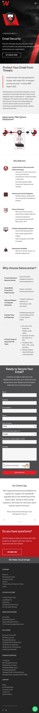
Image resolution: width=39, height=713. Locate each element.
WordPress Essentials (9, 649)
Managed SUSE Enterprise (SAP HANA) (14, 674)
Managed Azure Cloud (9, 665)
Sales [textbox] (5, 426)
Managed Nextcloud (8, 640)
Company (5, 400)
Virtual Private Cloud (9, 597)
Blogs (4, 685)
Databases (5, 602)
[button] (36, 3)
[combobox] (19, 426)
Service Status (7, 694)
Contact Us (6, 692)
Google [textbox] (5, 434)
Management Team (8, 577)
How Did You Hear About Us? (11, 431)
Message (5, 446)
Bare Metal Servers (8, 619)
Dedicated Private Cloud (10, 604)
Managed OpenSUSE (9, 670)
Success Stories (7, 579)
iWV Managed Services (9, 663)
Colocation (5, 617)
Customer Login (7, 689)
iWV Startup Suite (8, 637)
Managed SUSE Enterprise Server (13, 672)
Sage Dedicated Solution (10, 622)
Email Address (7, 407)
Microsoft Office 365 (9, 635)
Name (4, 392)
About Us (5, 574)
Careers (5, 581)
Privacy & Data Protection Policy (12, 584)
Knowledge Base (7, 687)
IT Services (6, 660)
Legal (4, 586)
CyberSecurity (9, 33)
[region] (19, 505)
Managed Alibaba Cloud (10, 667)
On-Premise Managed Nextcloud (12, 624)
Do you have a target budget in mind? (13, 439)
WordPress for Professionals (11, 647)
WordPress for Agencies (10, 644)
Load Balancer (7, 600)
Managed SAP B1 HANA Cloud (11, 642)
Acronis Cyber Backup (9, 607)
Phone (4, 415)
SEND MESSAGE (19, 472)
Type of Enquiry (7, 423)
